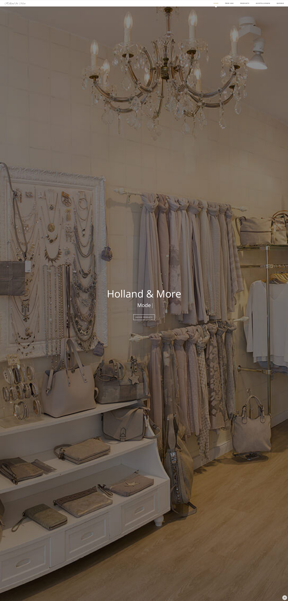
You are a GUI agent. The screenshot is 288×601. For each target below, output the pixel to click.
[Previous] (3, 304)
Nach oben (284, 597)
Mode (142, 572)
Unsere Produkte (159, 317)
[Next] (285, 304)
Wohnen (146, 572)
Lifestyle (144, 572)
